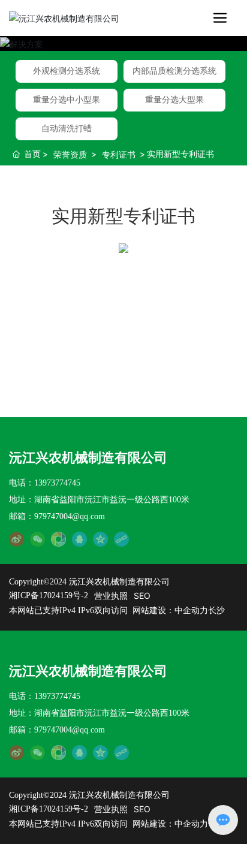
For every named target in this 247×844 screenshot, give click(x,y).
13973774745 (57, 482)
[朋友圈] (58, 538)
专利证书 (118, 154)
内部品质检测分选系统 (174, 71)
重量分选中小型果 (66, 99)
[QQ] (79, 538)
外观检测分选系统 (66, 71)
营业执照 (111, 595)
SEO (142, 595)
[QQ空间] (100, 538)
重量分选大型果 (174, 99)
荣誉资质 (70, 154)
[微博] (16, 538)
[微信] (37, 538)
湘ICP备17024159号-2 (48, 595)
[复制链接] (121, 538)
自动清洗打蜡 (66, 128)
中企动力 (191, 610)
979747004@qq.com (69, 516)
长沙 (216, 610)
